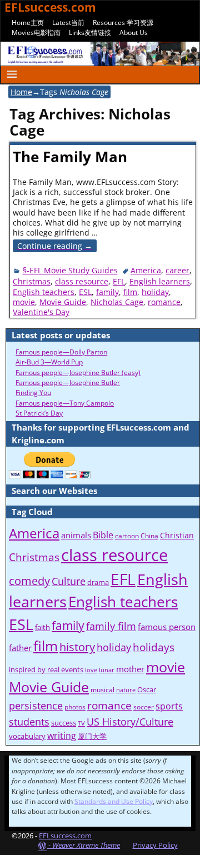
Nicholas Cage (117, 302)
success (63, 723)
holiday (155, 292)
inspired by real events (46, 669)
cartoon (127, 536)
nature (126, 690)
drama (98, 582)
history (77, 646)
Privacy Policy (155, 845)
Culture (69, 581)
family (107, 292)
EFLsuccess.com (65, 836)
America (146, 270)
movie (24, 302)
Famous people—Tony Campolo (65, 403)
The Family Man (70, 157)
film (130, 292)
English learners (159, 281)
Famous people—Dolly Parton (61, 352)
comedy (29, 580)
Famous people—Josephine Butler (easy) (78, 372)
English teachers (43, 292)
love (91, 670)
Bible (103, 535)
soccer (143, 707)
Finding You (33, 392)
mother (130, 668)
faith (42, 627)
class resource (81, 281)
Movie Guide (62, 302)
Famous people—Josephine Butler (68, 382)
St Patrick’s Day (39, 413)
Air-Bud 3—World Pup (49, 362)
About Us (133, 32)
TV (81, 723)
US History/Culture (130, 721)
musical (102, 689)
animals (76, 535)
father (20, 647)
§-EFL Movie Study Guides (70, 270)
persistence (36, 705)
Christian (177, 535)
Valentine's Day (41, 312)
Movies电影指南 (36, 32)
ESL (85, 292)
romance (164, 302)
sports (169, 706)
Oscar (146, 689)
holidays (153, 647)
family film (111, 626)
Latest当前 (68, 22)
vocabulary (27, 736)
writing (61, 735)
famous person (167, 626)
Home (21, 92)
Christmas (32, 281)
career (177, 270)
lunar (106, 670)
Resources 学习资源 (123, 22)
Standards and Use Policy (113, 801)
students (29, 721)
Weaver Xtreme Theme (86, 845)
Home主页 (28, 22)
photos (75, 707)
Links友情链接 (90, 32)
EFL (119, 281)
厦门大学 (92, 736)
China (149, 536)
